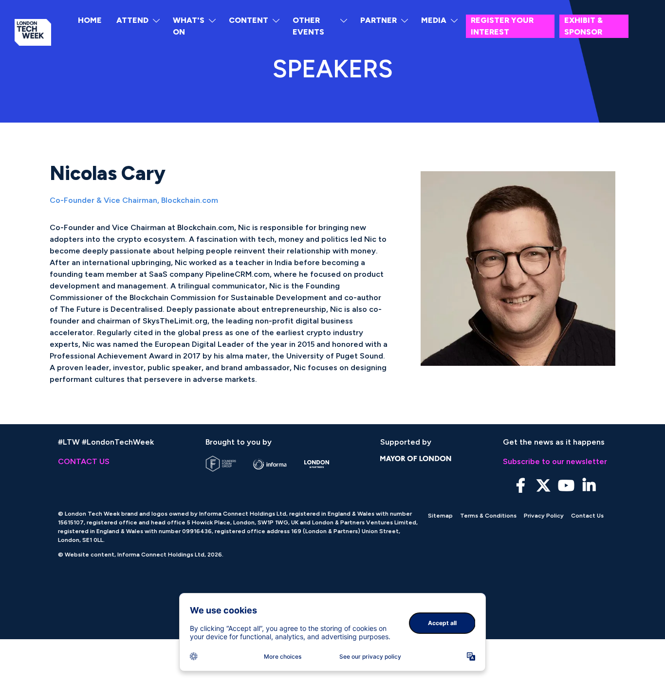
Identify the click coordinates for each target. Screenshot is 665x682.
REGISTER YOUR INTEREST (502, 26)
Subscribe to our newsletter (555, 461)
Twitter (543, 485)
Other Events (308, 26)
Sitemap (440, 515)
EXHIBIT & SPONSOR (583, 26)
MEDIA (433, 20)
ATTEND (132, 20)
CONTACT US (84, 461)
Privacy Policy (544, 515)
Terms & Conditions (488, 515)
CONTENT (248, 20)
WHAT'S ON (188, 26)
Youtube (566, 485)
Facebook (520, 485)
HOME (90, 20)
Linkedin (589, 485)
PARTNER (378, 20)
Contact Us (587, 515)
